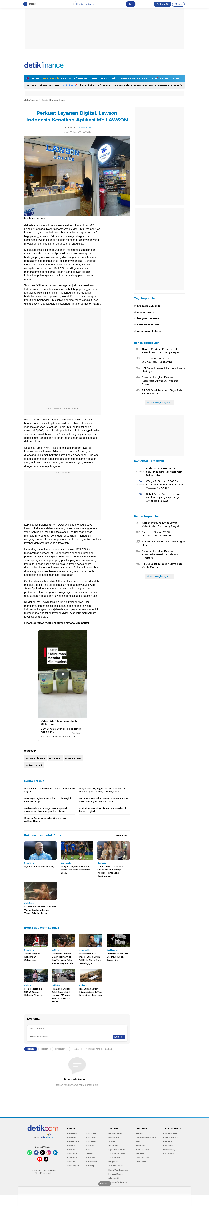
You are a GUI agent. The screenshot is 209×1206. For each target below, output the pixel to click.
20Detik (89, 1154)
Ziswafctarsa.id (115, 1166)
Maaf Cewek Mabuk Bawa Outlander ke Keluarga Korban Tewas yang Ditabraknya (111, 871)
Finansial (66, 78)
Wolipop (90, 1145)
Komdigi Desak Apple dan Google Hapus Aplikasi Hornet (46, 819)
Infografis (176, 85)
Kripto (115, 78)
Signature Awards (116, 1149)
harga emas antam (149, 318)
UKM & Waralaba (122, 85)
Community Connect (117, 1182)
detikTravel (91, 1133)
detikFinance (31, 100)
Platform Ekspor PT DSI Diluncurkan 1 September (117, 956)
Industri (105, 78)
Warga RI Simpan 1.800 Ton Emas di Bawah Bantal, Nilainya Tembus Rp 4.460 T (165, 485)
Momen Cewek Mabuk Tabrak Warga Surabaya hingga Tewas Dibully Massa (40, 909)
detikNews (72, 1133)
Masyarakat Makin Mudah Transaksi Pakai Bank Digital (49, 790)
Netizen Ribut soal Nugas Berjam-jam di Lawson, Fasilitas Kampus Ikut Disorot (45, 810)
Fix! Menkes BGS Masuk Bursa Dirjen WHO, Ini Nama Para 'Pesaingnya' (90, 958)
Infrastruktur (80, 78)
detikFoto (90, 1158)
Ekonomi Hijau (87, 85)
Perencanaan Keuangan (134, 78)
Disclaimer (141, 1162)
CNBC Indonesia (170, 1137)
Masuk (178, 4)
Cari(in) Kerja (69, 85)
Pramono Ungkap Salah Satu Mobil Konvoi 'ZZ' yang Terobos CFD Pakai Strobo (62, 995)
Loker (154, 78)
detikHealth (91, 1141)
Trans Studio (114, 1158)
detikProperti (73, 1166)
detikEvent (113, 1145)
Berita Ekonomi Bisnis (53, 100)
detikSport (72, 1154)
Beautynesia (169, 1145)
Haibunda (167, 1141)
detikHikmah (91, 1162)
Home (35, 78)
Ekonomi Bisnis (50, 78)
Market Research (159, 85)
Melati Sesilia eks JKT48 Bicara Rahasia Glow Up (33, 991)
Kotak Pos (140, 1145)
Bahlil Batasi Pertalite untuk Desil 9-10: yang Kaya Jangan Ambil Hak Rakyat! (163, 497)
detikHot (71, 1149)
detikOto (71, 1162)
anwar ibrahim (146, 312)
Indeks (175, 78)
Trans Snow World (116, 1154)
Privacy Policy (142, 1158)
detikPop (90, 1166)
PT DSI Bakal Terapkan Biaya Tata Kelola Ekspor (162, 392)
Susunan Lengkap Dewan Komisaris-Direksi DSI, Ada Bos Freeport (160, 381)
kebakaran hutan (148, 324)
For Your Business (37, 85)
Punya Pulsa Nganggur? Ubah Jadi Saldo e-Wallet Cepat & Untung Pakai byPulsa (102, 790)
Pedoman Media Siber (146, 1137)
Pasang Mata (114, 1137)
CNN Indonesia (170, 1133)
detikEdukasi (73, 1137)
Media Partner (142, 1149)
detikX (89, 1149)
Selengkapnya (121, 835)
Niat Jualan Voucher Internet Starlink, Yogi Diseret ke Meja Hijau (90, 991)
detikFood (91, 1137)
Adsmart (54, 85)
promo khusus (73, 758)
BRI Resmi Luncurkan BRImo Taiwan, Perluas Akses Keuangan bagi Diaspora (103, 800)
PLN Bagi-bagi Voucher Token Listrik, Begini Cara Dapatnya (47, 800)
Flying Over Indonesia (118, 1170)
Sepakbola (72, 1158)
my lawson (55, 758)
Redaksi (139, 1133)
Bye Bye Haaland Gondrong (39, 866)
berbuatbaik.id (115, 1133)
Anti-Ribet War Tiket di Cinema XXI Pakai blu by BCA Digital (103, 810)
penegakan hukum (149, 331)
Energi (94, 78)
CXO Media (168, 1154)
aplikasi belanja (34, 765)
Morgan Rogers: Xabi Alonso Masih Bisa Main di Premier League (76, 869)
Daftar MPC (162, 4)
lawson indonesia (35, 758)
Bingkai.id (113, 1162)
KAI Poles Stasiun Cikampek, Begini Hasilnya (163, 370)
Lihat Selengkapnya (157, 402)
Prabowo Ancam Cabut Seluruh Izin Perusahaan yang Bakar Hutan (164, 472)
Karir (138, 1141)
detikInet (71, 1145)
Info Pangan (104, 85)
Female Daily (169, 1149)
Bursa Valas (140, 85)
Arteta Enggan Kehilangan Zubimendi (32, 956)
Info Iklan (140, 1154)
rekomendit (113, 1178)
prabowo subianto (149, 305)
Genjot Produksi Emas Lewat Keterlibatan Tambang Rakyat (160, 351)
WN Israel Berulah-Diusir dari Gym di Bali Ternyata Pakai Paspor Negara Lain (62, 958)
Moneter (164, 78)
